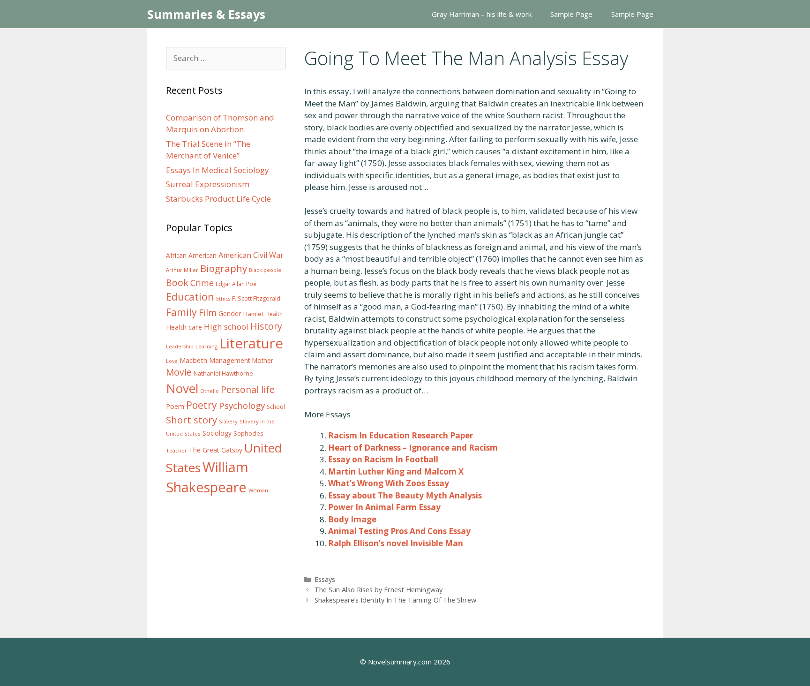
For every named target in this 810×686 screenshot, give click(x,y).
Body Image (352, 519)
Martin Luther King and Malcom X (396, 471)
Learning (206, 346)
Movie (179, 372)
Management (229, 360)
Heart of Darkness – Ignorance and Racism (413, 447)
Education (190, 296)
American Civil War (251, 255)
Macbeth (193, 360)
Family (181, 312)
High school (226, 326)
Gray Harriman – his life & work (482, 14)
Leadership (180, 346)
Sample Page (571, 14)
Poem (175, 406)
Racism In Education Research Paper (400, 435)
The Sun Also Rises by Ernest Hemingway (378, 589)
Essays (325, 579)
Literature (251, 343)
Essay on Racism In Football (383, 459)
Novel (182, 388)
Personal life (248, 389)
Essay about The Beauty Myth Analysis (405, 495)
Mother (262, 360)
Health (274, 314)
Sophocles (248, 433)
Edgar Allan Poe (236, 283)
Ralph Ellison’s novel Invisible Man (395, 543)
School (276, 407)
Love (172, 361)
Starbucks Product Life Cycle (218, 198)
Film (208, 312)
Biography (223, 268)
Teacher (176, 450)
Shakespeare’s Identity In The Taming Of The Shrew (395, 600)
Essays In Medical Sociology (217, 170)
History (266, 326)
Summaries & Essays (206, 14)
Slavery (228, 421)
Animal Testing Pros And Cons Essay (399, 531)
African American (191, 255)
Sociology (217, 433)
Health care (184, 327)
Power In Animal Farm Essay (384, 507)
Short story (191, 419)
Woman (258, 490)
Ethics (223, 298)
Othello (209, 391)
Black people (265, 270)
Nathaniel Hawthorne (223, 373)
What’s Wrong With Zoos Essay (388, 483)
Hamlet (253, 313)
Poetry (201, 405)
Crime (202, 282)
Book (177, 282)
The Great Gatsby (215, 449)
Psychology (242, 406)
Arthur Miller (182, 269)
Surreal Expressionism (207, 184)
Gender (229, 313)
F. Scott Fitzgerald (256, 298)
